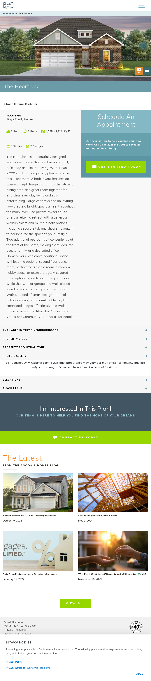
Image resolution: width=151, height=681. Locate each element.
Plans (13, 13)
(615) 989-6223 (22, 634)
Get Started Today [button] (119, 167)
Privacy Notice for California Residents (28, 667)
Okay (139, 674)
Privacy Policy (14, 661)
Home (5, 13)
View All (75, 603)
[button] (141, 5)
